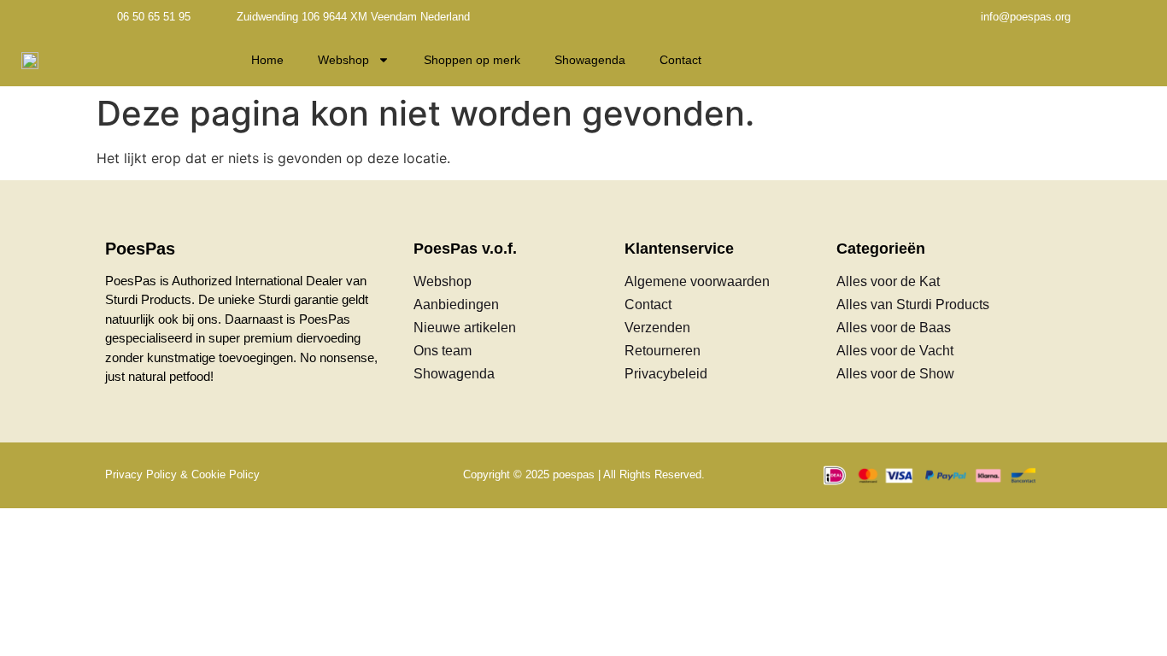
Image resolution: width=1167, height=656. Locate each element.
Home (267, 60)
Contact (680, 60)
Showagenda (589, 60)
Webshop (343, 60)
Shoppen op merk (472, 60)
